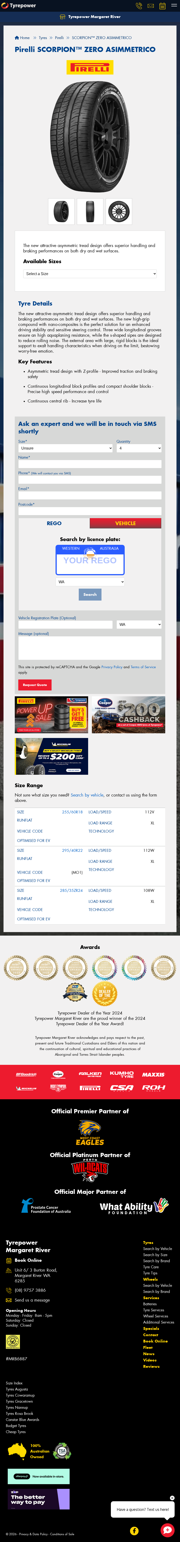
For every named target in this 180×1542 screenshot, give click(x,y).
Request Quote (35, 685)
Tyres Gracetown (19, 1401)
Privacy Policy (111, 667)
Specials (151, 1328)
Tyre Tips (150, 1273)
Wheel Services (155, 1316)
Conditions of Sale (62, 1534)
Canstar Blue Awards (22, 1419)
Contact (150, 1334)
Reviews (151, 1366)
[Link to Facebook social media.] (134, 1531)
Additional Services (158, 1322)
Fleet (148, 1347)
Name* (24, 457)
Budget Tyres (16, 1425)
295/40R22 (72, 850)
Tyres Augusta (17, 1389)
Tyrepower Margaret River (93, 16)
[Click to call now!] (139, 6)
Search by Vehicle (157, 1248)
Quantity (123, 441)
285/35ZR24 (71, 890)
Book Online (155, 1341)
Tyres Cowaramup (20, 1395)
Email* (23, 488)
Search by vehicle (87, 795)
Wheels (150, 1279)
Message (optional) (33, 633)
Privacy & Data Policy (33, 1534)
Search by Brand (156, 1260)
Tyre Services (153, 1310)
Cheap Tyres (16, 1431)
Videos (150, 1360)
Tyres (148, 1242)
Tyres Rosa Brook (19, 1413)
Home (24, 37)
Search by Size (155, 1254)
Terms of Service (143, 667)
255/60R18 (72, 812)
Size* (22, 441)
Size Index (14, 1383)
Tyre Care (151, 1267)
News (148, 1353)
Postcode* (26, 504)
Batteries (150, 1304)
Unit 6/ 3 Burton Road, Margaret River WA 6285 (36, 1276)
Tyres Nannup (17, 1407)
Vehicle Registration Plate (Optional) (47, 618)
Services (151, 1297)
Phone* (44, 473)
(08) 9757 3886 (30, 1290)
